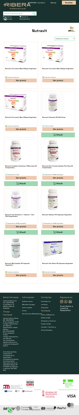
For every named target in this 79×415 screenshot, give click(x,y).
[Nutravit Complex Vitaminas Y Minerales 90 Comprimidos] (15, 151)
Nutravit (39, 30)
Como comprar (27, 307)
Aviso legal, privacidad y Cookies (39, 410)
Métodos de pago (28, 304)
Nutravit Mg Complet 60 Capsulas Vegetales (17, 264)
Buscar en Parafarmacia (7, 18)
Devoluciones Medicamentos (32, 314)
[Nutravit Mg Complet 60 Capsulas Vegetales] (15, 248)
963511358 (32, 3)
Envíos (24, 311)
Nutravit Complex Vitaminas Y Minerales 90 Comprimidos (21, 166)
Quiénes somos (27, 301)
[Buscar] (35, 13)
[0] (4, 19)
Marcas (53, 3)
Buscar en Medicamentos (25, 18)
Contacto (41, 3)
